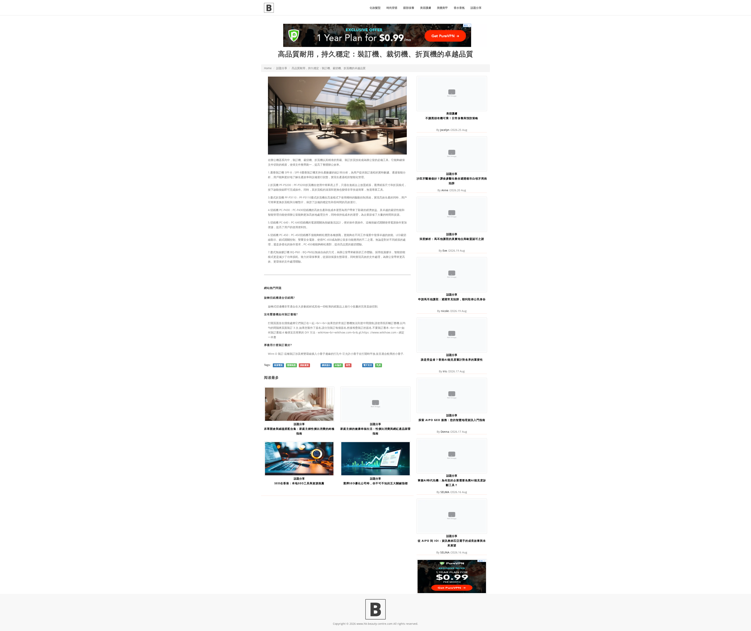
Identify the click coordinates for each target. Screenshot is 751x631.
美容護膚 (425, 8)
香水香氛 (459, 8)
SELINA (444, 552)
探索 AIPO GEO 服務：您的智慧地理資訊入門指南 (452, 420)
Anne (444, 190)
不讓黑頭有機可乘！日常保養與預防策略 (451, 118)
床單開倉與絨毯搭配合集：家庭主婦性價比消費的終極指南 (299, 431)
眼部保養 (408, 8)
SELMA (444, 492)
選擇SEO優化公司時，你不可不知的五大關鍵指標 (375, 483)
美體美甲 (442, 8)
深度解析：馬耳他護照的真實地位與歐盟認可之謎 (452, 239)
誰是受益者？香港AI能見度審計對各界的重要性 (452, 359)
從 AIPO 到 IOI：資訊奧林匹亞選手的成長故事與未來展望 (452, 543)
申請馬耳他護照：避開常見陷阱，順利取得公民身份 (452, 299)
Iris (445, 371)
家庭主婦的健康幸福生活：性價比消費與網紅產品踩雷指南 (375, 431)
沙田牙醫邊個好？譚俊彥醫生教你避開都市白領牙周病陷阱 (452, 181)
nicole (445, 311)
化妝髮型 (375, 8)
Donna (445, 431)
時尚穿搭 (391, 8)
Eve (445, 250)
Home (268, 68)
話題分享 (476, 8)
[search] (487, 5)
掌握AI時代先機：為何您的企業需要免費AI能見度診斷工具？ (452, 482)
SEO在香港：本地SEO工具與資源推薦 (299, 483)
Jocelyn (444, 130)
